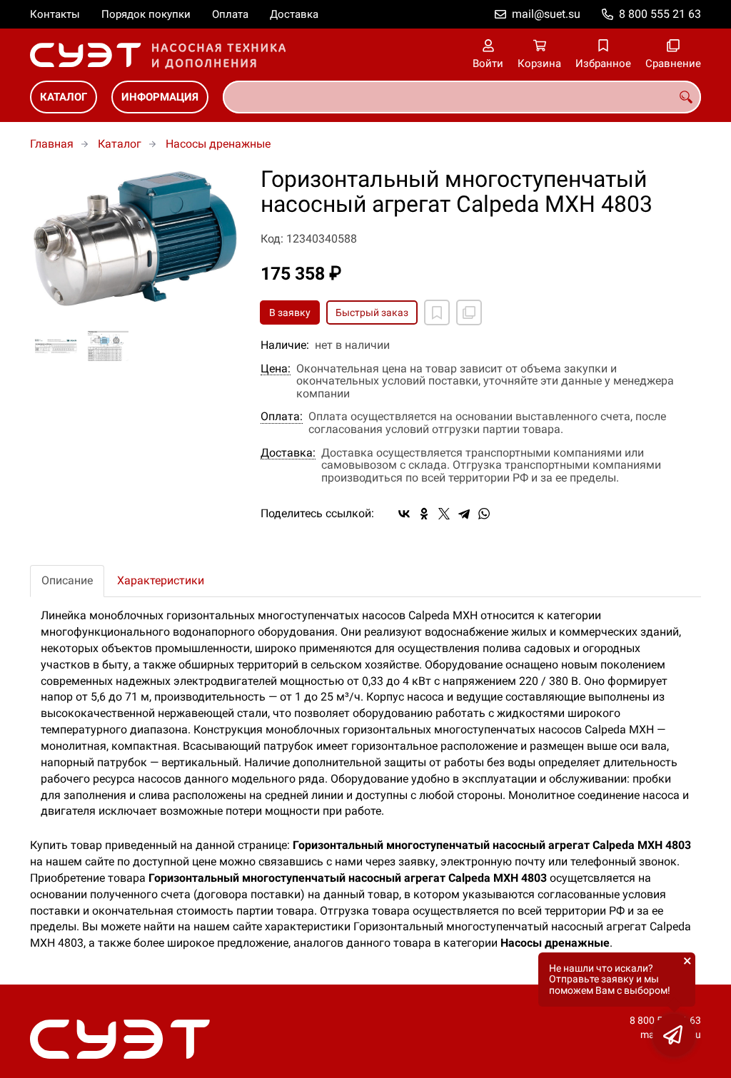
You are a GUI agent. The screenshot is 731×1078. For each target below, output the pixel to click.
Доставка (294, 14)
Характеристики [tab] (160, 580)
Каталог (63, 97)
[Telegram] (464, 513)
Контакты (55, 14)
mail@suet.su (546, 14)
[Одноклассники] (424, 513)
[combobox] (462, 97)
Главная (52, 144)
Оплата (230, 14)
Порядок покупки (146, 14)
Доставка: (288, 453)
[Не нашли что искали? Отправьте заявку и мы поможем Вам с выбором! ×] (673, 1035)
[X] (444, 513)
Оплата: (282, 416)
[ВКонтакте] (404, 513)
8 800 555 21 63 (660, 14)
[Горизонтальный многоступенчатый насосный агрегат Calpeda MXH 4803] (134, 238)
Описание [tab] (67, 580)
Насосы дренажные (218, 144)
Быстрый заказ (372, 312)
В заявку (290, 312)
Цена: (276, 368)
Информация (159, 97)
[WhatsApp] (484, 513)
